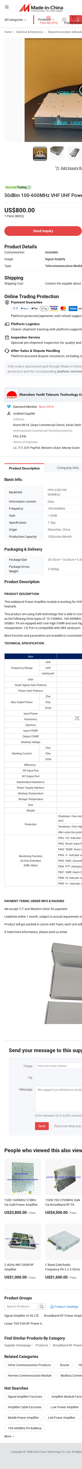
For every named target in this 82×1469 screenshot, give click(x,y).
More (8, 1436)
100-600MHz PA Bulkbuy (25, 1428)
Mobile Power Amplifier (23, 1417)
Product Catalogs (66, 1306)
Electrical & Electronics (29, 32)
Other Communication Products (29, 1365)
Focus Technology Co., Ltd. (55, 1451)
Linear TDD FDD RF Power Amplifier (24, 1323)
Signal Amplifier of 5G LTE (21, 1315)
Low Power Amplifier (65, 1407)
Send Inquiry (43, 231)
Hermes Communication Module (29, 1375)
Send (41, 1126)
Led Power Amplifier (61, 1417)
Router (64, 1365)
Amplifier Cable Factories (25, 1407)
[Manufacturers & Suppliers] (41, 7)
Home (8, 32)
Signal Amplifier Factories (25, 1396)
